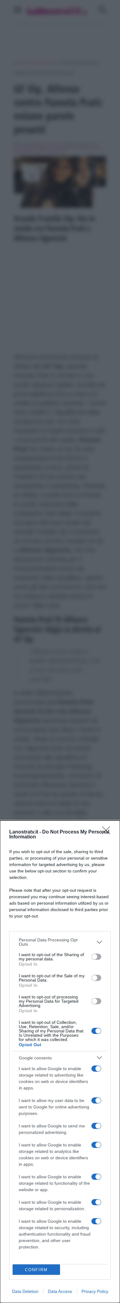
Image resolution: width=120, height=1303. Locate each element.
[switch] (96, 957)
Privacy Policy (95, 1291)
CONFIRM (36, 1269)
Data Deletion (25, 1291)
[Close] (108, 832)
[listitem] (60, 942)
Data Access (60, 1291)
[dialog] (60, 1061)
